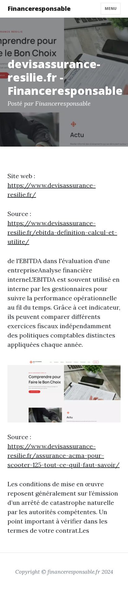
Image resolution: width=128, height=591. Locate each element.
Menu (111, 8)
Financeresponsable (39, 8)
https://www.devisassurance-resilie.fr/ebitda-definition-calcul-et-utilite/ (62, 232)
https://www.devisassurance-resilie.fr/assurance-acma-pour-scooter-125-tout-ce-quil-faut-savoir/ (63, 455)
